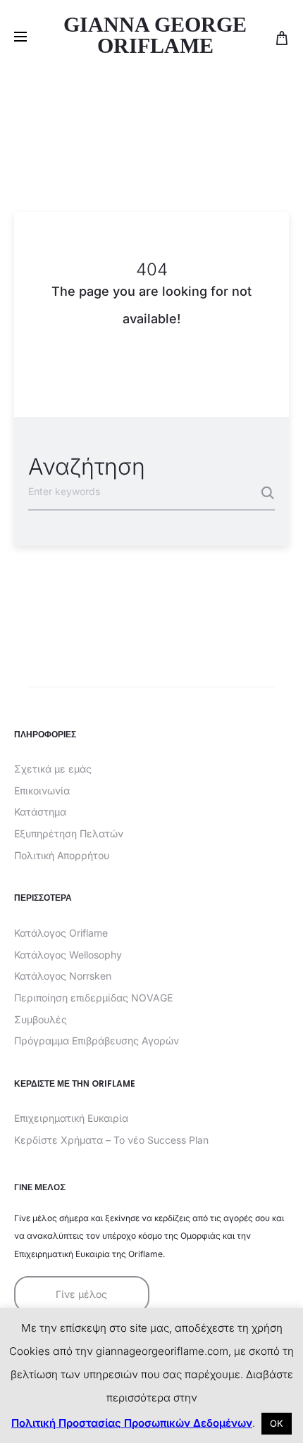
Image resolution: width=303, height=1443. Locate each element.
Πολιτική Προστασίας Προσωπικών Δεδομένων (131, 1423)
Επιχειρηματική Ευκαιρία (71, 1118)
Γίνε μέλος (81, 1294)
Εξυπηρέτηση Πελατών (68, 833)
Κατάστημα (40, 812)
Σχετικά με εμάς (53, 769)
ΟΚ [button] (276, 1423)
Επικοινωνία (42, 791)
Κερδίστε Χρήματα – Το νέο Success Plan (111, 1140)
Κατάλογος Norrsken (62, 976)
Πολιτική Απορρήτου (61, 855)
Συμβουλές (40, 1019)
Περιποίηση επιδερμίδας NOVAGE (93, 998)
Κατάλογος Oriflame (61, 933)
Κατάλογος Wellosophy (68, 955)
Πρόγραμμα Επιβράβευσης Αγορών (96, 1041)
